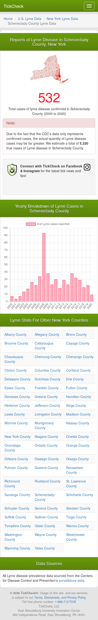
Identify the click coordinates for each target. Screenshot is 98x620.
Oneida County (77, 436)
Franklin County (47, 387)
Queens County (46, 467)
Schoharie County (79, 494)
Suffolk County (15, 517)
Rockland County (47, 481)
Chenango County (79, 356)
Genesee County (17, 396)
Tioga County (76, 517)
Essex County (15, 387)
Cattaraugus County (44, 345)
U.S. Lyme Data (29, 18)
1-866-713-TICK (65, 602)
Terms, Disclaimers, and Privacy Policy (59, 597)
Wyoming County (17, 548)
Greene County (46, 396)
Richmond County (12, 483)
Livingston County (48, 414)
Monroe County (16, 423)
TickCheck (14, 6)
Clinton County (16, 370)
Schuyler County (17, 508)
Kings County (76, 405)
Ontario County (46, 445)
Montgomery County (44, 425)
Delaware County (17, 379)
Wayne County (46, 534)
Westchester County (75, 537)
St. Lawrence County (76, 483)
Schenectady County (44, 497)
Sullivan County (46, 517)
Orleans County (16, 458)
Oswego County (47, 458)
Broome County (16, 343)
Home (8, 18)
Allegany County (47, 334)
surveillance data (71, 580)
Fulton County (76, 387)
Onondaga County (12, 447)
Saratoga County (17, 494)
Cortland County (78, 370)
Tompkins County (18, 525)
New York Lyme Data (62, 18)
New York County (17, 436)
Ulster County (45, 525)
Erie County (75, 379)
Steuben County (78, 508)
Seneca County (46, 508)
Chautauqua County (14, 359)
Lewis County (15, 414)
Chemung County (48, 356)
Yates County (45, 548)
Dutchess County (47, 379)
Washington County (13, 537)
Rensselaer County (74, 470)
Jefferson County (47, 405)
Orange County (77, 445)
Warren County (77, 525)
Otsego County (77, 458)
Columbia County (48, 370)
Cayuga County (77, 343)
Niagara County (46, 436)
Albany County (15, 334)
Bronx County (76, 334)
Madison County (78, 414)
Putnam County (16, 467)
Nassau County (77, 423)
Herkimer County (17, 405)
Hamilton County (78, 396)
